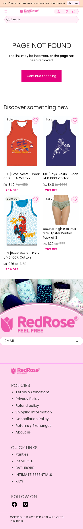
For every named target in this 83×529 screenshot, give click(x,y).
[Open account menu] (58, 11)
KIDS (19, 481)
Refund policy (27, 405)
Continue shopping (41, 76)
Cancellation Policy (32, 418)
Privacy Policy (27, 398)
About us (23, 432)
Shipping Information (33, 412)
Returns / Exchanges (33, 425)
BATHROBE (24, 467)
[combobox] (39, 19)
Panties (21, 454)
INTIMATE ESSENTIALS (33, 474)
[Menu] (6, 11)
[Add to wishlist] (35, 120)
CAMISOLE (24, 461)
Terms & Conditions (32, 392)
